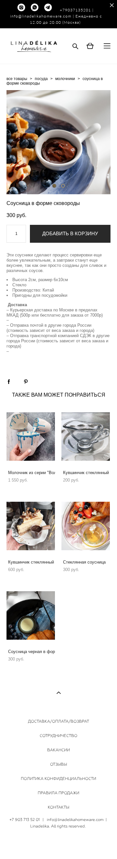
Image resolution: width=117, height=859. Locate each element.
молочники (65, 78)
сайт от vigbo (59, 843)
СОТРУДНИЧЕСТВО (58, 735)
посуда (41, 78)
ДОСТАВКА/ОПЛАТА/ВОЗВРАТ (58, 721)
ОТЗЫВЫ (58, 764)
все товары (16, 78)
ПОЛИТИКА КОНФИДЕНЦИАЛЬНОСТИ (58, 778)
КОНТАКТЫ (58, 807)
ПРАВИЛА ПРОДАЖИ (58, 793)
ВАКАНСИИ (58, 750)
